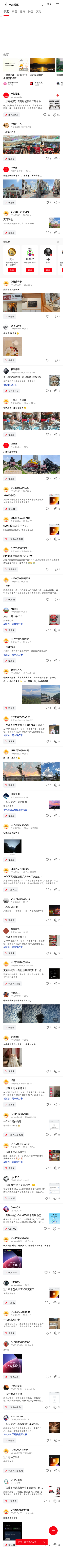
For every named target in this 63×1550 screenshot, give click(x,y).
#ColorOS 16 (10, 384)
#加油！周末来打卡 (13, 624)
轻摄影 (50, 69)
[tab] (6, 12)
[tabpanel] (31, 783)
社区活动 (23, 69)
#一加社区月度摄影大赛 (15, 809)
